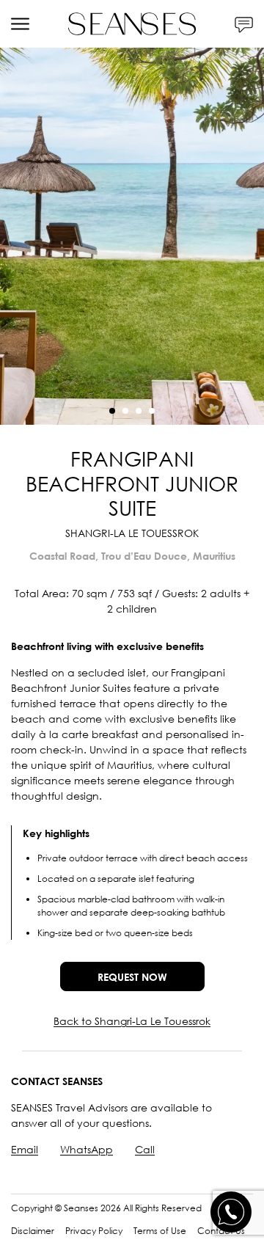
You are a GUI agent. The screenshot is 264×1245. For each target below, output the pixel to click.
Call (145, 1149)
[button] (112, 411)
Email (24, 1149)
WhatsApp (86, 1149)
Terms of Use (159, 1230)
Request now (132, 977)
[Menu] (20, 24)
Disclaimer (32, 1230)
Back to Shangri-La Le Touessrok (132, 1021)
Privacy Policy (93, 1230)
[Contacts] (244, 24)
